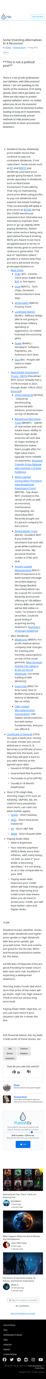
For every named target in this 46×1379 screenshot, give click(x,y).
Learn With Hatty (19, 1243)
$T (11, 168)
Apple (18, 343)
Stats (5, 1339)
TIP (24, 1144)
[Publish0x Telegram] (19, 1359)
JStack (8, 47)
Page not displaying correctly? (23, 1313)
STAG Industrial (24, 395)
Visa (17, 359)
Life (10, 1048)
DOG (13, 819)
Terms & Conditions (35, 1366)
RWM (14, 833)
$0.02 (6, 52)
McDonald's (22, 303)
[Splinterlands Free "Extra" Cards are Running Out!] (23, 1180)
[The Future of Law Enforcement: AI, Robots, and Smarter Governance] (23, 1263)
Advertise (7, 1344)
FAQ (5, 1330)
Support (6, 1349)
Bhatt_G (15, 1284)
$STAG (27, 209)
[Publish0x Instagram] (33, 1359)
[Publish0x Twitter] (12, 1359)
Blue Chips (17, 270)
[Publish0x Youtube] (41, 1359)
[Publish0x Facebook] (5, 1359)
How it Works (9, 1325)
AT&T (18, 274)
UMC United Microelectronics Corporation (25, 710)
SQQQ (14, 814)
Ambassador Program (12, 1334)
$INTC (22, 168)
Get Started (37, 16)
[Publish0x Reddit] (26, 1359)
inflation (24, 1053)
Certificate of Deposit (19, 734)
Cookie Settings (10, 1354)
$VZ (17, 281)
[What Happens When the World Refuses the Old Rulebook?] (23, 1221)
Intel (17, 286)
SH (12, 828)
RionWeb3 (16, 1201)
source (16, 391)
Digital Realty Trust (26, 531)
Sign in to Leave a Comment (24, 1300)
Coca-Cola (21, 686)
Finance (24, 1048)
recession (9, 1058)
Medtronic (21, 639)
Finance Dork (19, 47)
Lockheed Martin (25, 311)
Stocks (10, 1053)
